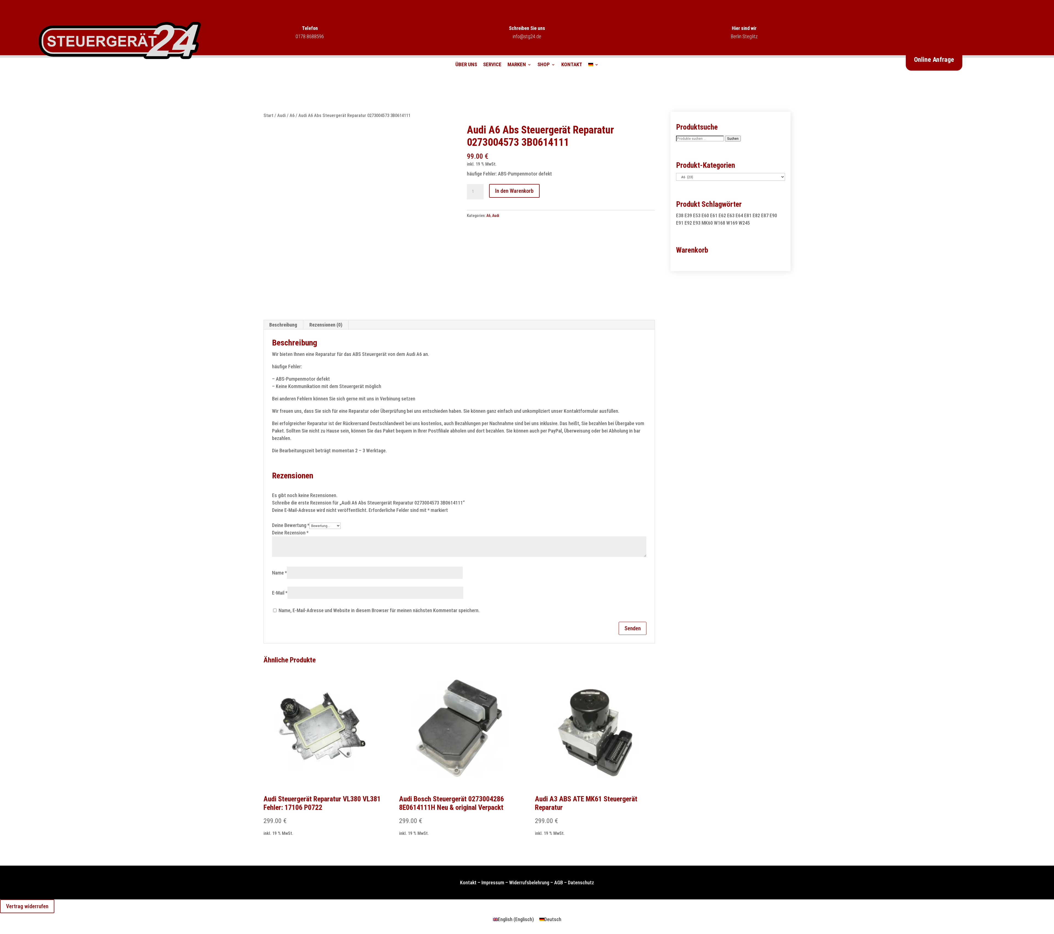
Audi (281, 115)
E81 (748, 215)
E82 (756, 215)
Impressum (492, 882)
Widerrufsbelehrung (529, 882)
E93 (696, 223)
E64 (739, 215)
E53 (696, 215)
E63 (731, 215)
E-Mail (279, 593)
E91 (679, 223)
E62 (722, 215)
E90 (773, 215)
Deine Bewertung (290, 525)
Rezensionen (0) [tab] (325, 325)
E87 (765, 215)
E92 (688, 223)
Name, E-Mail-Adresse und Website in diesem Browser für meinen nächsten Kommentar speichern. (379, 610)
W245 (744, 223)
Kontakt (571, 65)
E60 (705, 215)
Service (492, 65)
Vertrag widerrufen (27, 906)
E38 (679, 215)
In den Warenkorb (514, 191)
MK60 (707, 223)
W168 (719, 223)
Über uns (466, 65)
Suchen (733, 138)
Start (268, 115)
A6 (292, 115)
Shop (543, 65)
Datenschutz (581, 882)
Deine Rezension (290, 533)
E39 (688, 215)
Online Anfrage (934, 59)
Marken (517, 65)
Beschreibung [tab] (283, 325)
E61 (713, 215)
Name (279, 573)
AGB (558, 882)
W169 (732, 223)
